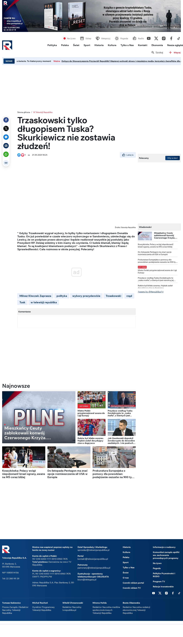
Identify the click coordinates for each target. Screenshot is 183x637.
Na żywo (71, 38)
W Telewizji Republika (43, 112)
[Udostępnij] (6, 120)
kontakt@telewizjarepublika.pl (93, 559)
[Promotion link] (91, 16)
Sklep (88, 38)
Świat (76, 45)
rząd (129, 295)
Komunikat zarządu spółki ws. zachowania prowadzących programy (166, 555)
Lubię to (130, 155)
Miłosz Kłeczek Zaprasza (35, 295)
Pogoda (124, 38)
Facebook (171, 37)
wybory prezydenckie (86, 295)
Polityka (52, 45)
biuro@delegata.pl (87, 579)
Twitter (156, 37)
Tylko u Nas (127, 45)
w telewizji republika (44, 302)
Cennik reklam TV (132, 588)
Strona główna (23, 112)
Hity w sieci (172, 158)
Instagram (164, 37)
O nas (126, 577)
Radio (141, 38)
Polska (65, 45)
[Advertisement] (91, 631)
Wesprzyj (105, 38)
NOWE (9, 61)
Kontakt (142, 45)
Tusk (22, 302)
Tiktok (179, 37)
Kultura (112, 45)
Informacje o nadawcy (164, 547)
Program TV (159, 581)
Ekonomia (157, 45)
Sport (87, 45)
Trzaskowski (113, 295)
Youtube (149, 37)
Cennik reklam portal (133, 582)
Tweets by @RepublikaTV (151, 291)
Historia (99, 45)
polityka (62, 295)
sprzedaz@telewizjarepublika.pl (93, 550)
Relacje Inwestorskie (163, 586)
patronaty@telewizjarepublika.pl (94, 567)
